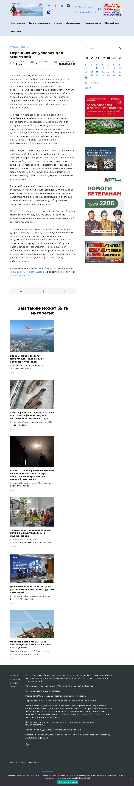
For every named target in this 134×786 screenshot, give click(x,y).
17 (86, 71)
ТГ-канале (15, 272)
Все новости (18, 23)
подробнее (60, 775)
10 (86, 68)
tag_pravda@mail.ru (85, 12)
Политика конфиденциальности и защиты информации (53, 730)
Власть (58, 23)
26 (97, 75)
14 (108, 68)
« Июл (88, 88)
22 (114, 71)
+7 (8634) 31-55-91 (84, 7)
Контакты (16, 31)
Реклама (14, 683)
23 (120, 71)
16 (120, 68)
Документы (73, 23)
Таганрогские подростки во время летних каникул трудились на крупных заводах (30, 533)
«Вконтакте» (66, 272)
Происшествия (92, 23)
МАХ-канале (29, 272)
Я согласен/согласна (68, 782)
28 (108, 75)
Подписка (15, 679)
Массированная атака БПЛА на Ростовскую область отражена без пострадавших (30, 644)
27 (103, 75)
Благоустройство (39, 23)
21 (108, 71)
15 (114, 68)
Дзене (40, 272)
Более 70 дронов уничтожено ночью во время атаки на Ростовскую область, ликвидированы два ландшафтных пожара (32, 475)
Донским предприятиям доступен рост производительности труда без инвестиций (32, 589)
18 (92, 71)
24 (86, 75)
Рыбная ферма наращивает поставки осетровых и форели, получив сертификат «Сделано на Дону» (32, 415)
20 (103, 71)
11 (91, 68)
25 (92, 75)
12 (97, 68)
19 (97, 71)
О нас (13, 686)
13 (103, 68)
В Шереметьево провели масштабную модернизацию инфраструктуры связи (27, 359)
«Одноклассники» (20, 275)
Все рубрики (112, 23)
